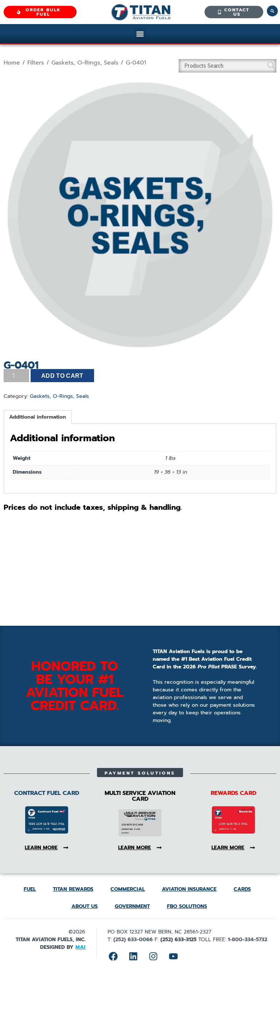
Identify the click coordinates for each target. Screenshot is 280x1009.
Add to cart (62, 376)
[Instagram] (153, 956)
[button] (140, 34)
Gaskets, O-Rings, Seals (84, 62)
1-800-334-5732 (247, 939)
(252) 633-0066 (133, 939)
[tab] (37, 417)
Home (12, 62)
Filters (35, 62)
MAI (80, 947)
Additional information (37, 417)
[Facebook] (113, 956)
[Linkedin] (133, 956)
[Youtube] (173, 956)
